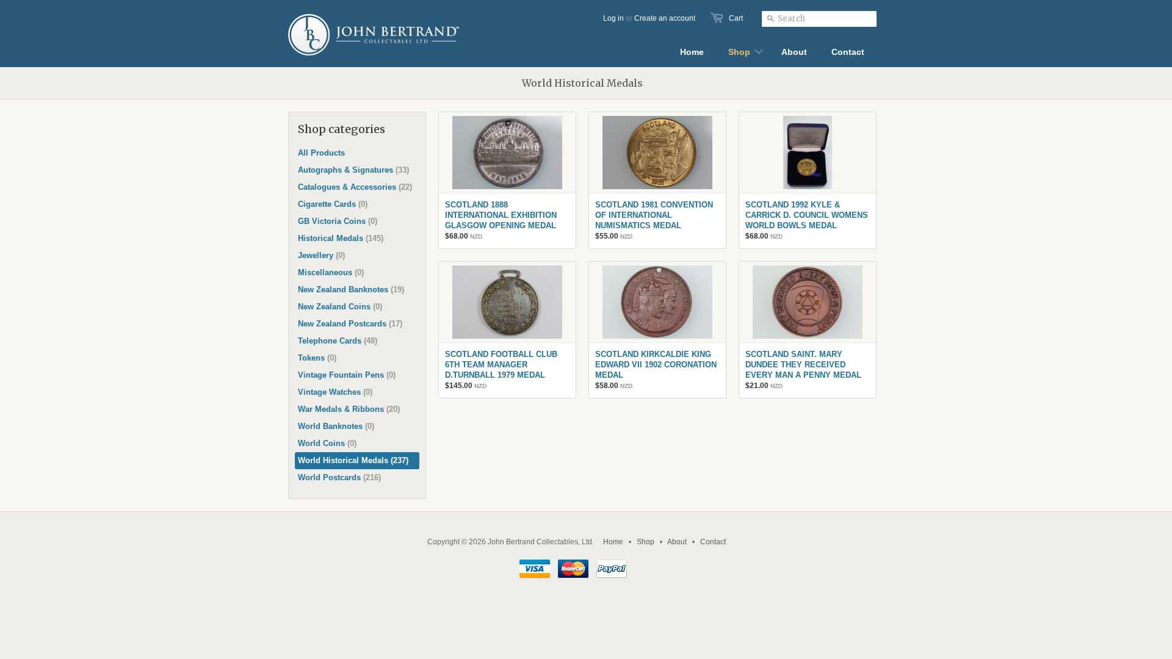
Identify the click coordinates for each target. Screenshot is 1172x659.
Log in (613, 18)
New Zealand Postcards (350, 323)
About (677, 542)
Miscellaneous (331, 272)
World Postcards (339, 477)
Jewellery (321, 255)
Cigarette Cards (332, 204)
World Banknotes (336, 426)
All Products (321, 152)
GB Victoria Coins (337, 221)
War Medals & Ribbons (349, 409)
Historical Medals (340, 238)
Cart (736, 18)
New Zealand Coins (340, 306)
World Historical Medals (353, 460)
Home (613, 542)
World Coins (327, 443)
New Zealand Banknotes (351, 289)
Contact (713, 542)
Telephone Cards (337, 340)
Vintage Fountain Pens (347, 375)
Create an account (664, 18)
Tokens (317, 357)
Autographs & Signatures (353, 170)
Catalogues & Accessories (355, 187)
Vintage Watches (335, 392)
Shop (645, 542)
